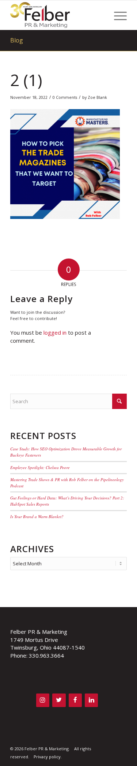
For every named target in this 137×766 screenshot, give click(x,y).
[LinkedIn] (91, 700)
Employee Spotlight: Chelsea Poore (40, 467)
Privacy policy (47, 756)
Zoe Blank (97, 97)
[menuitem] (117, 15)
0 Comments (65, 97)
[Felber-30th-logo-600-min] (56, 15)
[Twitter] (58, 700)
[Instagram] (42, 700)
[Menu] (117, 15)
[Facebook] (75, 700)
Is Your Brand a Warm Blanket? (37, 516)
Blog (16, 40)
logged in (54, 332)
